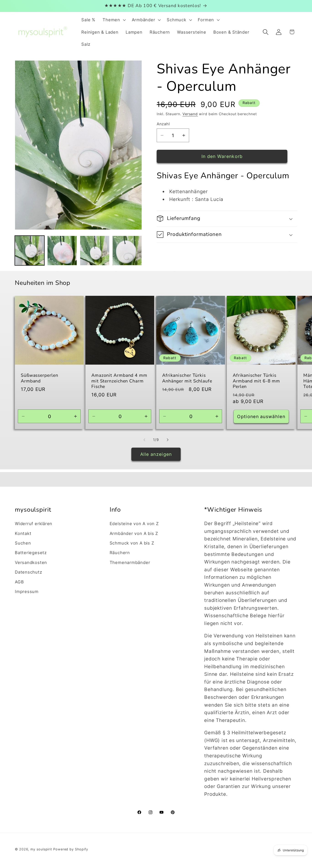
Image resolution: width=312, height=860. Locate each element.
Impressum (27, 591)
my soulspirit (41, 849)
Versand (190, 114)
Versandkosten (31, 562)
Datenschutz (28, 571)
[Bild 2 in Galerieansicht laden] (62, 250)
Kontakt (23, 533)
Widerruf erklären (33, 523)
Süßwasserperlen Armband (39, 378)
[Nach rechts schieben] (168, 440)
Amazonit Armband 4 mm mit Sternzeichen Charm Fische (119, 381)
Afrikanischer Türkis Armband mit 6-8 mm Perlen (256, 381)
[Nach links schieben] (144, 440)
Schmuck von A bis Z (132, 542)
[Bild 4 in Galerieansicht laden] (127, 250)
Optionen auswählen (261, 416)
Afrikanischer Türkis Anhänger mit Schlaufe (187, 378)
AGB (19, 581)
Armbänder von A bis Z (134, 533)
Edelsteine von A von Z (134, 523)
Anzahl (163, 124)
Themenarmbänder (130, 562)
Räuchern (120, 552)
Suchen (23, 542)
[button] (113, 20)
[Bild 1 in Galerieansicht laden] (29, 250)
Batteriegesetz (31, 552)
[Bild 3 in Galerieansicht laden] (94, 250)
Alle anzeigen (156, 454)
